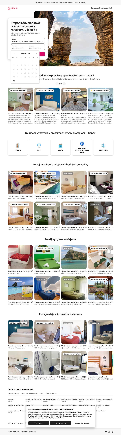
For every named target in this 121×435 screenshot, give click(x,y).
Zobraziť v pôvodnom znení (76, 2)
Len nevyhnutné (60, 423)
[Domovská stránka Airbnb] (12, 8)
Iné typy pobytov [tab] (13, 393)
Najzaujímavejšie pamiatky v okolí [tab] (32, 393)
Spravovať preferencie (82, 423)
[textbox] (19, 48)
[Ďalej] (64, 83)
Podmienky (32, 432)
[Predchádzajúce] (57, 83)
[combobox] (27, 41)
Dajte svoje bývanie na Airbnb (101, 8)
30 (36, 77)
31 (14, 81)
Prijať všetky (39, 423)
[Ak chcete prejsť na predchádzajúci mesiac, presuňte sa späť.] (14, 53)
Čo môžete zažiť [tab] (51, 393)
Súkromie (24, 432)
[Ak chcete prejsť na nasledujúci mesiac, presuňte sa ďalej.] (36, 53)
